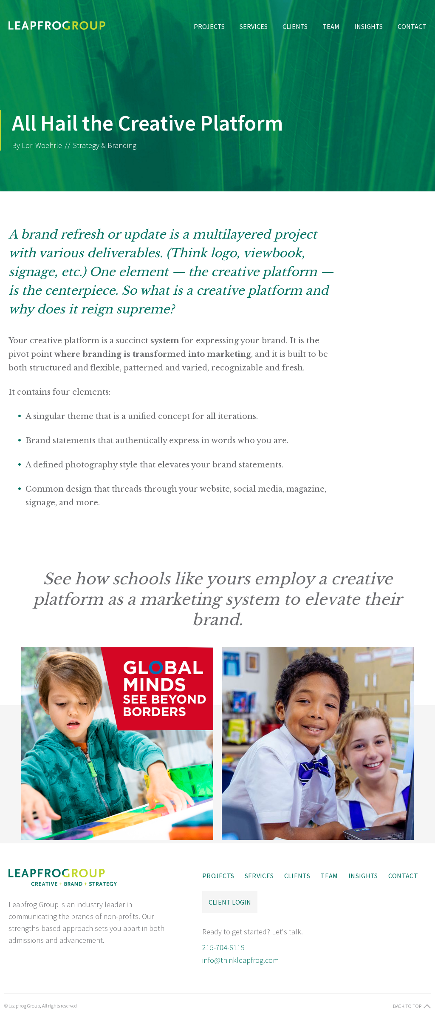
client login (230, 902)
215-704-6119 (223, 947)
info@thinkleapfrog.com (240, 960)
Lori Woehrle (42, 145)
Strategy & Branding (104, 145)
